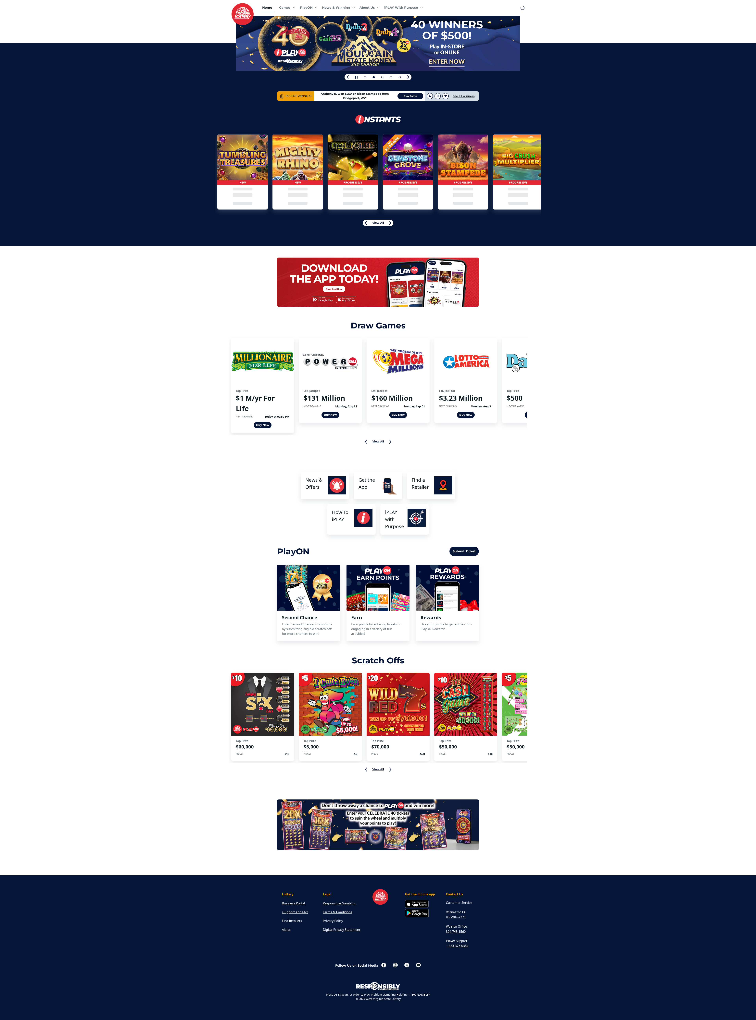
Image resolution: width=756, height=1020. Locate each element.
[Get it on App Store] (417, 904)
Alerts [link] (286, 929)
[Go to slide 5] (399, 77)
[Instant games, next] (390, 223)
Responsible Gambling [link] (339, 903)
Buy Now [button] (262, 425)
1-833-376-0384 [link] (457, 946)
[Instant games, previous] (366, 223)
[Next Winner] (445, 96)
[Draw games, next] (390, 441)
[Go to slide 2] (373, 77)
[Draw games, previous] (366, 441)
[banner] (378, 283)
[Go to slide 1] (365, 77)
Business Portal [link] (293, 903)
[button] (286, 8)
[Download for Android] (417, 913)
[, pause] (356, 77)
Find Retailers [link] (292, 921)
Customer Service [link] (459, 902)
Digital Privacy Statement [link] (341, 929)
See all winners (463, 96)
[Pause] (437, 96)
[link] (243, 14)
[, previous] (347, 77)
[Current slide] (382, 77)
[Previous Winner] (430, 96)
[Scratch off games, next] (390, 769)
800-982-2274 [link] (456, 917)
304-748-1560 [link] (456, 931)
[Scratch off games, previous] (366, 769)
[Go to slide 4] (391, 77)
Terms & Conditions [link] (337, 912)
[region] (242, 172)
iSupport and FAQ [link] (295, 912)
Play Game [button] (410, 96)
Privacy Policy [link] (333, 921)
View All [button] (378, 222)
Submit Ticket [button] (464, 551)
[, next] (408, 77)
